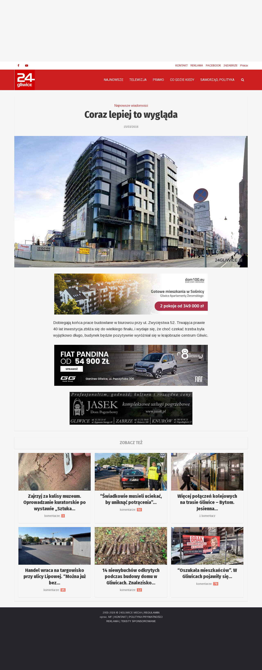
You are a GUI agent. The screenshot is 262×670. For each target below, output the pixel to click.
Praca (244, 65)
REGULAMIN (151, 612)
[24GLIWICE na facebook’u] (18, 65)
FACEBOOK (213, 65)
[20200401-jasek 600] (131, 408)
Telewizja (138, 80)
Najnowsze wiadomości (131, 105)
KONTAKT (181, 65)
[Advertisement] (131, 30)
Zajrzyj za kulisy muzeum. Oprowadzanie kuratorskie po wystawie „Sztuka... (54, 502)
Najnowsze (113, 80)
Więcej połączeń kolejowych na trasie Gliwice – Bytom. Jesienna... (207, 502)
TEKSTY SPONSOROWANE (138, 621)
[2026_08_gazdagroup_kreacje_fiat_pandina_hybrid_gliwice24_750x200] (131, 365)
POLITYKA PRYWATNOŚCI (146, 616)
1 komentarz (207, 515)
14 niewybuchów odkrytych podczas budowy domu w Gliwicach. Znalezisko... (130, 576)
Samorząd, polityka (217, 80)
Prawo (158, 80)
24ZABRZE (230, 65)
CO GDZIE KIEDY (182, 80)
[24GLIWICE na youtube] (27, 65)
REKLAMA (197, 65)
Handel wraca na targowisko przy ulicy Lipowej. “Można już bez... (55, 576)
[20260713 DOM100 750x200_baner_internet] (131, 294)
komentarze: (54, 515)
